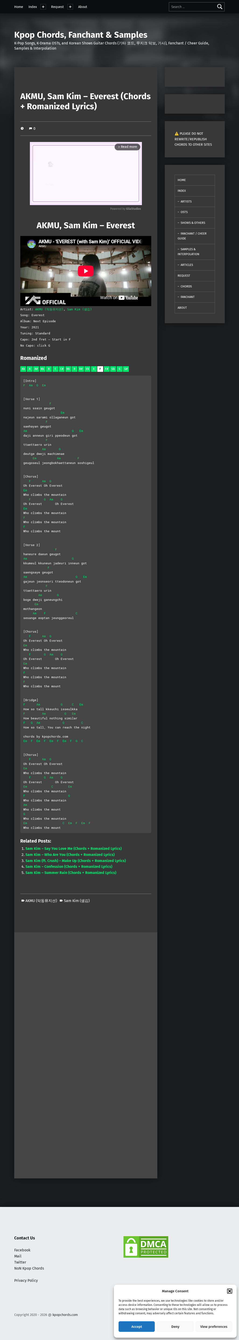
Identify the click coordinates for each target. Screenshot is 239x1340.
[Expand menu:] (43, 7)
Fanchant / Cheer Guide (192, 236)
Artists (186, 201)
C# (61, 368)
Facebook (22, 1250)
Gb (113, 368)
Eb (87, 368)
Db (68, 368)
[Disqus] (85, 1113)
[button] (229, 1291)
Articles (187, 265)
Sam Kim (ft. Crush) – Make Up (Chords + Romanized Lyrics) (75, 860)
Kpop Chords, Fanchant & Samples (81, 35)
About (82, 7)
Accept (136, 1327)
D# (81, 368)
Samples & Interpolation (188, 251)
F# (106, 368)
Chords (186, 286)
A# (36, 368)
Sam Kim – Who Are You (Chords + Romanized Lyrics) (70, 854)
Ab (23, 368)
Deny (175, 1327)
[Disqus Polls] (85, 990)
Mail (17, 1256)
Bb (42, 368)
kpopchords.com (65, 1315)
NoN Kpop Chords (29, 1268)
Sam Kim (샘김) (79, 309)
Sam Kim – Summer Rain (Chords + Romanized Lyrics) (70, 872)
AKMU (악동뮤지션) (49, 309)
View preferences (213, 1327)
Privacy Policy (26, 1280)
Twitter (20, 1262)
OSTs (184, 212)
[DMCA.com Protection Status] (146, 1247)
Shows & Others (193, 223)
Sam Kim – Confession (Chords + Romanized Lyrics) (68, 866)
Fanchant (188, 297)
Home (18, 7)
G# (126, 368)
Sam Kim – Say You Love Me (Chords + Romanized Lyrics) (73, 848)
